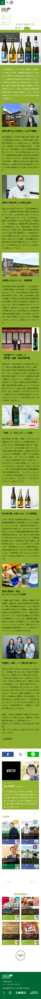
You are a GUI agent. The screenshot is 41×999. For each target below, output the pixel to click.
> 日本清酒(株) (7, 739)
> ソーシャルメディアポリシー (12, 984)
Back (32, 882)
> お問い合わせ (7, 981)
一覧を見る (20, 955)
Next (8, 882)
